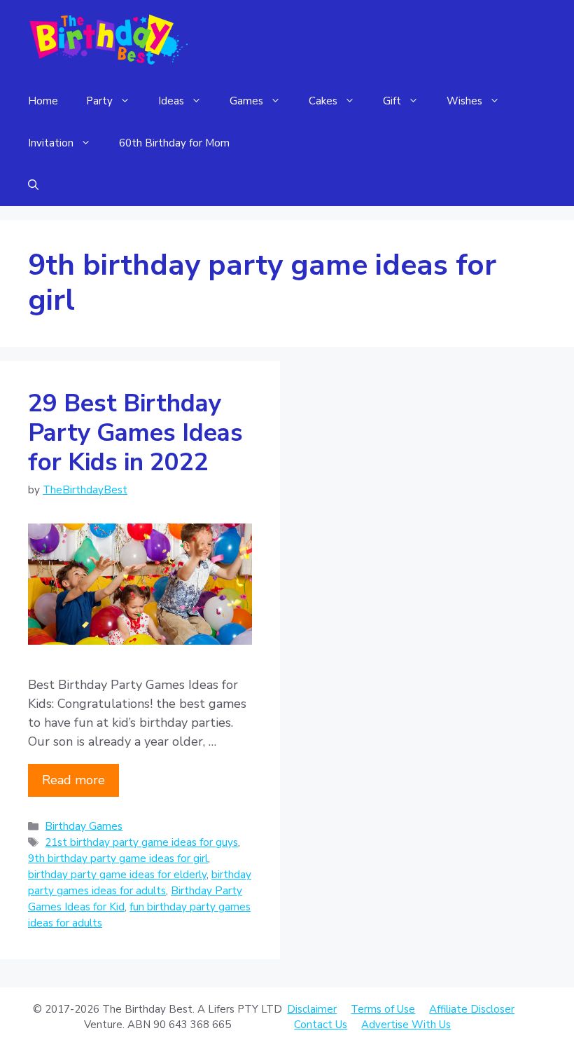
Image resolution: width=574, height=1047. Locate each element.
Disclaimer (312, 1009)
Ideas (171, 101)
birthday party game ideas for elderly (117, 875)
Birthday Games (83, 826)
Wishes (464, 101)
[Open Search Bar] (33, 185)
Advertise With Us (406, 1025)
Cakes (323, 101)
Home (43, 101)
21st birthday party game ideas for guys (141, 842)
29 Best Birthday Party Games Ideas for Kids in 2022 (135, 433)
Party (99, 101)
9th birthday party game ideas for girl (118, 858)
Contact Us (320, 1025)
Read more (73, 780)
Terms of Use (383, 1009)
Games (246, 101)
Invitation (51, 143)
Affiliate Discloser (471, 1009)
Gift (392, 101)
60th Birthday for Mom (174, 143)
